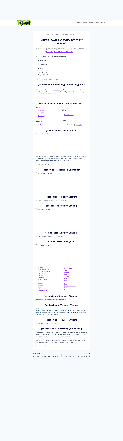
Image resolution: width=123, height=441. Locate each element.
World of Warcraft (40, 346)
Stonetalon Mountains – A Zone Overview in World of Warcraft (45, 356)
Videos (97, 22)
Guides (61, 36)
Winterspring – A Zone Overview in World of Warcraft (77, 356)
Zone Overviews (51, 346)
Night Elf (40, 98)
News (79, 22)
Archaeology (56, 90)
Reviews (91, 22)
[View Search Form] (33, 22)
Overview (84, 22)
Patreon (103, 22)
